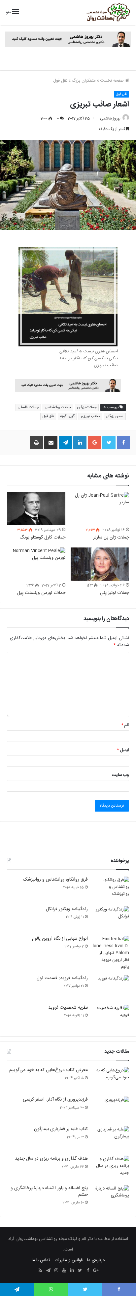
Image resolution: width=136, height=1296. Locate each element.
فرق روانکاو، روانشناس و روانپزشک (55, 880)
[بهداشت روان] (108, 12)
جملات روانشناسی (58, 407)
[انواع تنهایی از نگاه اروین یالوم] (111, 953)
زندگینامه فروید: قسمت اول (62, 978)
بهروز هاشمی (110, 118)
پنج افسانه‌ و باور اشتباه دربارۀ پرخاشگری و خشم (49, 1191)
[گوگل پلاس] (96, 1271)
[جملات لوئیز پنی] (100, 564)
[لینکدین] (72, 1271)
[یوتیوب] (64, 1271)
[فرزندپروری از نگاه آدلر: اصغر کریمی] (111, 1109)
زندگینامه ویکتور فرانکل (67, 909)
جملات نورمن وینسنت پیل (41, 593)
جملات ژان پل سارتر (111, 537)
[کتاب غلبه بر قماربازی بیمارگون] (111, 1138)
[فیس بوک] (88, 1271)
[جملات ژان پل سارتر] (100, 508)
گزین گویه (67, 416)
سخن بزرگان (114, 416)
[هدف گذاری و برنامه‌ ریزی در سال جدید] (111, 1168)
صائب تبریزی (90, 416)
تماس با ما (41, 1260)
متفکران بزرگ (84, 80)
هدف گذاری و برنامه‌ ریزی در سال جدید (51, 1159)
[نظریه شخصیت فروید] (111, 1017)
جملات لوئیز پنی (114, 593)
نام (125, 725)
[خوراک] (40, 1271)
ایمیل (123, 750)
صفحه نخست (112, 80)
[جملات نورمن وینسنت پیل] (36, 564)
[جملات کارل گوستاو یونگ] (36, 508)
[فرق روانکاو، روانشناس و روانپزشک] (111, 889)
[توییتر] (80, 1271)
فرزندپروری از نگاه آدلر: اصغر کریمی (55, 1100)
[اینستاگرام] (56, 1271)
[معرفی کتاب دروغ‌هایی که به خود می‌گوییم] (111, 1079)
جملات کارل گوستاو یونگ (42, 537)
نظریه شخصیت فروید (68, 1008)
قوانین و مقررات (69, 1260)
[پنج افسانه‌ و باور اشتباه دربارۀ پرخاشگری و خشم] (111, 1197)
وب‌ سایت (120, 775)
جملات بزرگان (86, 407)
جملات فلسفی (28, 407)
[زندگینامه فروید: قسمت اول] (111, 987)
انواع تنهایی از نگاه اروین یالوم (60, 939)
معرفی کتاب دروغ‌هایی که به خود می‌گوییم (48, 1070)
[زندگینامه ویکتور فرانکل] (111, 918)
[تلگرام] (48, 1271)
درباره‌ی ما (96, 1260)
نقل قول (60, 80)
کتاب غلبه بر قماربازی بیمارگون (61, 1129)
